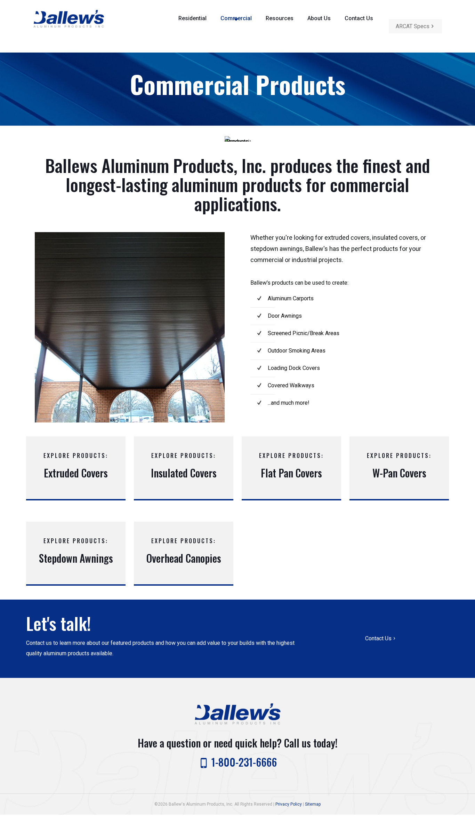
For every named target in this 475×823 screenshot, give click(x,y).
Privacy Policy (288, 804)
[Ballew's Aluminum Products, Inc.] (68, 18)
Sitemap (313, 804)
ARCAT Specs (412, 26)
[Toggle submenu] (192, 44)
